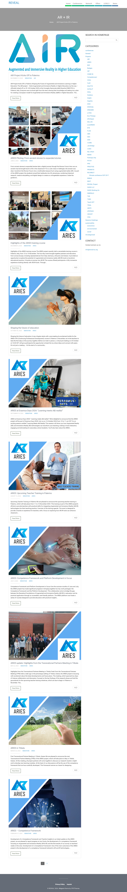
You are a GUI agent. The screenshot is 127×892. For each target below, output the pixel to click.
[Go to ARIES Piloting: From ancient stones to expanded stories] (45, 130)
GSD (88, 140)
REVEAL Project (92, 184)
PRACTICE (90, 167)
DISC (89, 104)
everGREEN (91, 125)
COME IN (90, 74)
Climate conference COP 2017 (99, 175)
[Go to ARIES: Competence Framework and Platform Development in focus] (45, 551)
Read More (15, 98)
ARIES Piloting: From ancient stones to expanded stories (36, 158)
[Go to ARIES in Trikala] (45, 720)
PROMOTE (90, 169)
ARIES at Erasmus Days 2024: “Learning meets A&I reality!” (37, 410)
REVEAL (14, 3)
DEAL (89, 92)
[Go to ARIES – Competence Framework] (45, 803)
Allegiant (61, 888)
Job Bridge (90, 146)
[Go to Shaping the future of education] (45, 300)
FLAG (89, 131)
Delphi (89, 98)
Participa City (91, 158)
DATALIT (90, 89)
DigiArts (90, 101)
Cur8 (88, 83)
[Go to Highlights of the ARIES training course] (45, 215)
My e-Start (90, 152)
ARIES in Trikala (18, 748)
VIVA (88, 217)
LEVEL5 (106, 3)
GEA (88, 137)
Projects (88, 56)
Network (89, 3)
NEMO (89, 155)
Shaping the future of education (25, 328)
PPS (88, 164)
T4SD (89, 199)
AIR (35, 78)
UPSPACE (90, 211)
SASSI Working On (93, 190)
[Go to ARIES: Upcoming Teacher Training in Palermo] (45, 466)
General (87, 53)
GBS (88, 134)
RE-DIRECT (90, 172)
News (115, 3)
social (89, 232)
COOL (89, 80)
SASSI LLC (90, 187)
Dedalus (90, 95)
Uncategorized (90, 235)
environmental (92, 229)
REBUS (89, 178)
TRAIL (89, 205)
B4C (88, 65)
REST (89, 181)
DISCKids (90, 107)
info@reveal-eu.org (91, 250)
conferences (89, 50)
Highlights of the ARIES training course (28, 243)
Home (68, 3)
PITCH (89, 161)
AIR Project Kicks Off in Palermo (25, 75)
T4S (88, 196)
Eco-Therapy (91, 116)
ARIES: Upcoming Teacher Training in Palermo (31, 493)
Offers (98, 3)
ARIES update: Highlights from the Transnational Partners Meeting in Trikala (44, 663)
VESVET (90, 214)
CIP (88, 71)
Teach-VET (90, 202)
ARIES (31, 161)
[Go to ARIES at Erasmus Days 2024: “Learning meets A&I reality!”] (45, 383)
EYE (88, 128)
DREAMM (90, 110)
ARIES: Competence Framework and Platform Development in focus (41, 578)
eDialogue (90, 119)
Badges (89, 68)
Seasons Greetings (91, 220)
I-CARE (89, 143)
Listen (89, 149)
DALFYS (90, 86)
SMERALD (90, 193)
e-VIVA (89, 113)
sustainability (89, 223)
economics (90, 226)
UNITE (89, 208)
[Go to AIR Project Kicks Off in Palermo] (45, 53)
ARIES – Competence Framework (26, 830)
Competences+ (92, 77)
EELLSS (90, 122)
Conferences (77, 3)
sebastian (28, 78)
